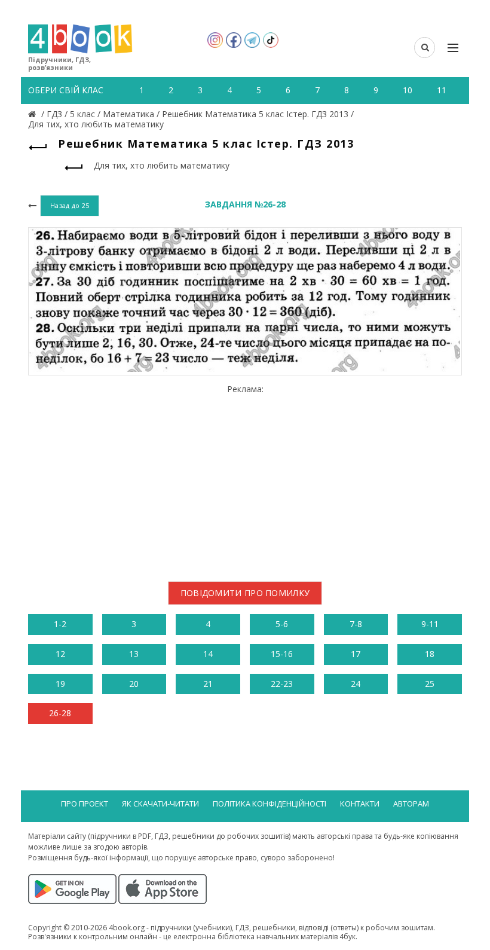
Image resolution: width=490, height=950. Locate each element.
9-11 (430, 624)
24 (355, 683)
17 (355, 653)
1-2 (60, 624)
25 (429, 683)
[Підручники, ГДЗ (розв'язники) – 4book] (33, 114)
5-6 (281, 624)
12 (60, 653)
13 (134, 653)
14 (208, 653)
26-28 (60, 713)
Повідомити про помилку (245, 592)
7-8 (356, 624)
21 (208, 683)
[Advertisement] (245, 478)
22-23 (282, 683)
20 (134, 683)
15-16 (282, 653)
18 (429, 653)
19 (60, 683)
